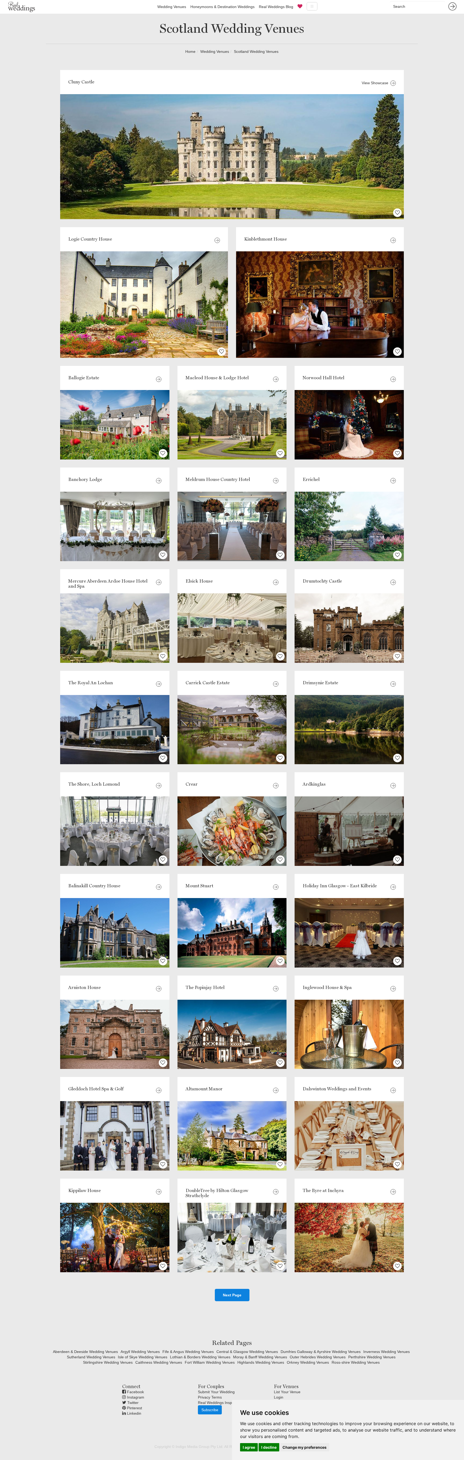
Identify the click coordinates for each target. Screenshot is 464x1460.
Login (278, 1397)
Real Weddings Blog (276, 7)
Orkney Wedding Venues (308, 1362)
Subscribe (209, 1410)
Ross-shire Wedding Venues (356, 1362)
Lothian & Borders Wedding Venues (200, 1357)
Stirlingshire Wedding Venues (108, 1362)
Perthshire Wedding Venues (372, 1357)
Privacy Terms (210, 1397)
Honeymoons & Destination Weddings (222, 7)
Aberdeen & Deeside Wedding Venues (85, 1351)
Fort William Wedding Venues (210, 1362)
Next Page (232, 1295)
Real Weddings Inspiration (220, 1402)
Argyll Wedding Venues (140, 1351)
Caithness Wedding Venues (158, 1362)
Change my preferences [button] (304, 1447)
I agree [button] (249, 1447)
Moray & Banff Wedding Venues (260, 1357)
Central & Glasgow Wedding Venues (247, 1351)
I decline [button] (269, 1447)
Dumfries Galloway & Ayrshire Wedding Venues (321, 1351)
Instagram (135, 1397)
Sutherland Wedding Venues (91, 1357)
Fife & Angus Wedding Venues (188, 1351)
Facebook (135, 1392)
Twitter (132, 1402)
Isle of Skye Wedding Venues (142, 1357)
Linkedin (133, 1413)
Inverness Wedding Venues (386, 1351)
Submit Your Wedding (216, 1392)
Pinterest (134, 1408)
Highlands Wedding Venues (260, 1362)
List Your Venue (287, 1392)
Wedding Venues (171, 7)
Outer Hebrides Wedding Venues (318, 1357)
